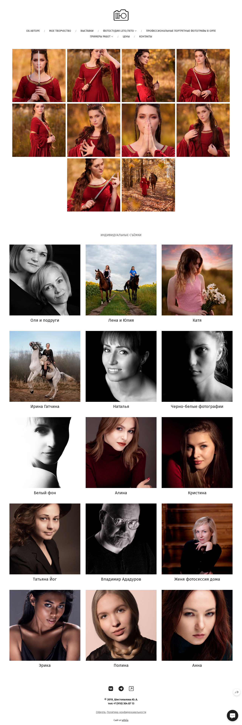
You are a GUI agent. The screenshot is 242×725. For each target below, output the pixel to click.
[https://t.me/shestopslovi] (121, 689)
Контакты (145, 36)
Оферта (100, 712)
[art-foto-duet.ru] (121, 15)
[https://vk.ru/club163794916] (111, 689)
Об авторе (33, 31)
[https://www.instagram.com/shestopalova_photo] (131, 689)
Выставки (87, 31)
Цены (126, 36)
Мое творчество (60, 31)
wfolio (125, 720)
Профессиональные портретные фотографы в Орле (181, 31)
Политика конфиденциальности (126, 712)
